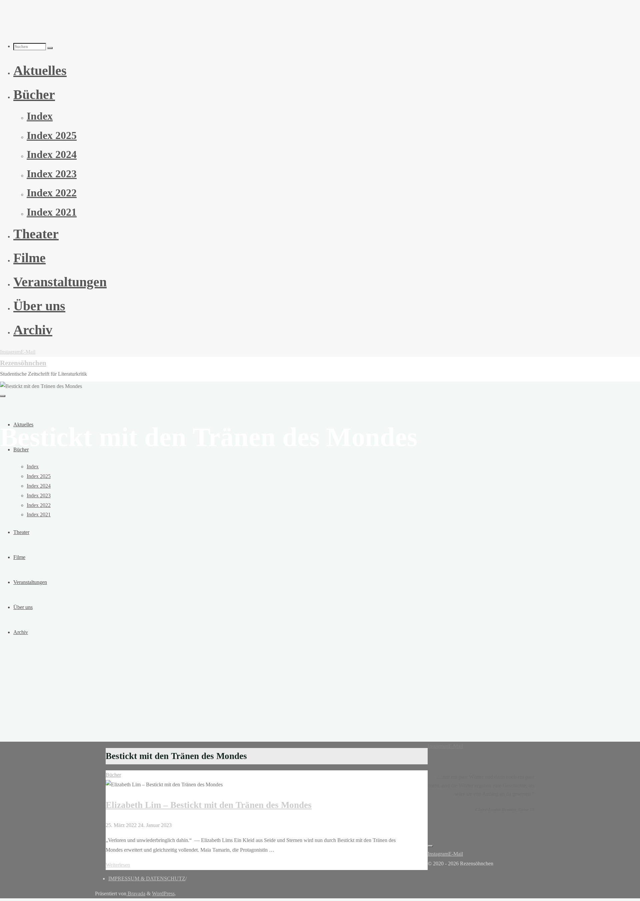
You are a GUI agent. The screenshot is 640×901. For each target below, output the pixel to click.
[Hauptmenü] (2, 396)
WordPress (163, 893)
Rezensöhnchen (23, 363)
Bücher (113, 775)
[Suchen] (50, 48)
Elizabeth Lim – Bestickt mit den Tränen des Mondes (209, 805)
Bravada (135, 893)
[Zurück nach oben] (430, 846)
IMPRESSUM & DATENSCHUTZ (146, 878)
